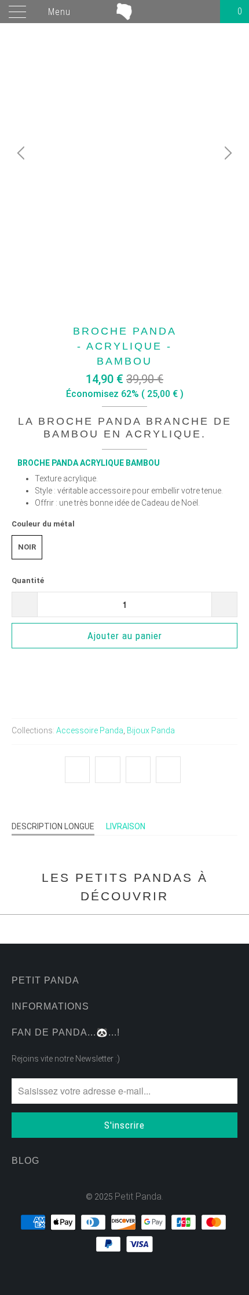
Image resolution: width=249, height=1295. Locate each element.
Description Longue (53, 826)
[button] (124, 669)
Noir (27, 547)
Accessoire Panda (89, 730)
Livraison (125, 826)
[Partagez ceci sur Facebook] (107, 769)
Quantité (28, 580)
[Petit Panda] (125, 11)
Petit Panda (138, 1196)
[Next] (226, 153)
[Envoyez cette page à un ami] (168, 769)
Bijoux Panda (151, 730)
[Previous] (22, 153)
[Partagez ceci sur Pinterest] (138, 769)
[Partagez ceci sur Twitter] (77, 769)
